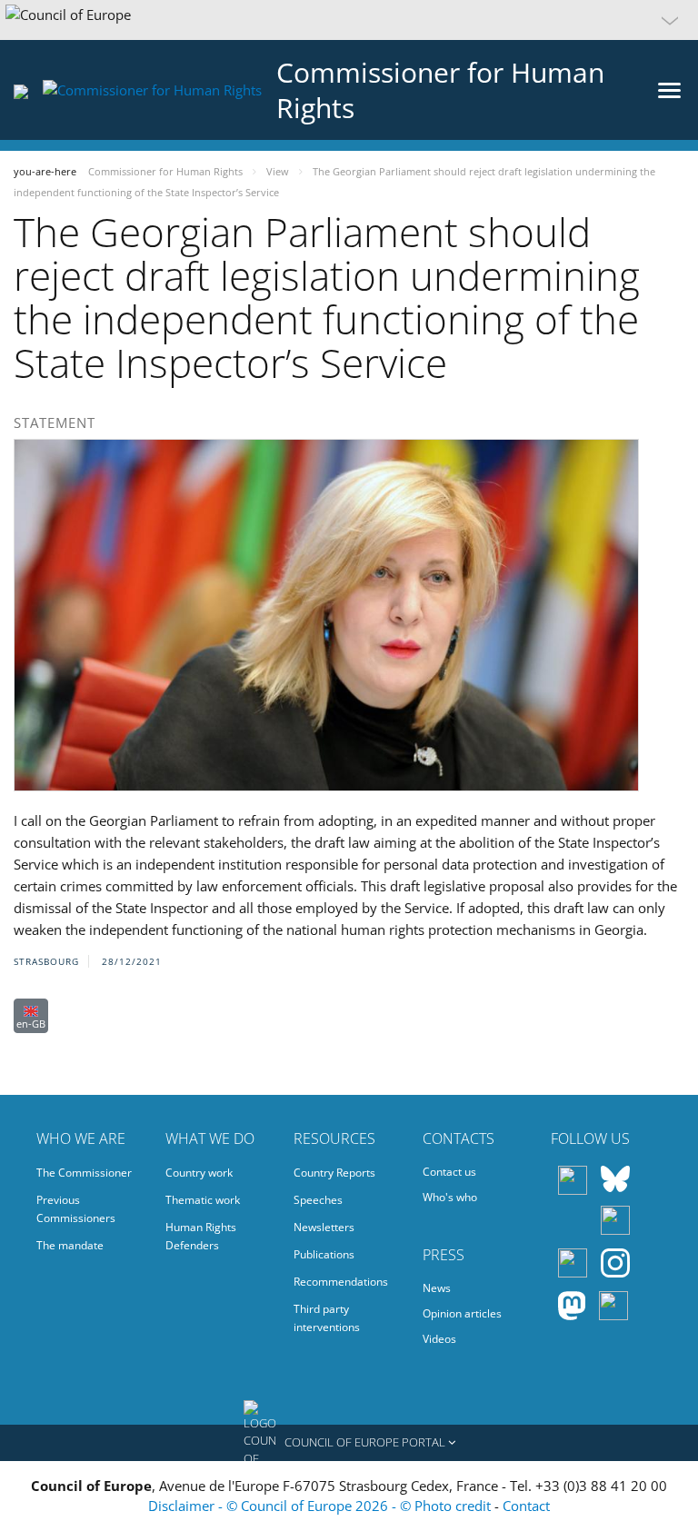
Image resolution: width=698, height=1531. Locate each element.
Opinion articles (462, 1313)
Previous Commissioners (75, 1209)
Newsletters (324, 1227)
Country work (199, 1172)
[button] (349, 20)
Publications (324, 1254)
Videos (439, 1339)
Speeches (318, 1200)
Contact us (449, 1171)
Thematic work (202, 1200)
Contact (526, 1505)
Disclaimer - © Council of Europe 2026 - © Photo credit (321, 1505)
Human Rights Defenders (200, 1236)
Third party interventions (327, 1318)
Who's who (450, 1197)
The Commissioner (84, 1172)
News (437, 1288)
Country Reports (334, 1172)
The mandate (70, 1245)
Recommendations (341, 1281)
